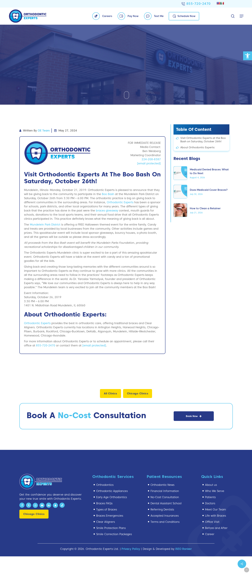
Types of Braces (106, 509)
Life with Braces (215, 515)
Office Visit (212, 521)
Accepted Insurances (165, 515)
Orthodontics (104, 484)
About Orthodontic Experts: (197, 147)
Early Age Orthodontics (111, 497)
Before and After (216, 528)
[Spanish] (222, 3)
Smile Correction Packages (114, 534)
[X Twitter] (28, 505)
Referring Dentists (162, 509)
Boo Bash (108, 194)
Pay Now (133, 16)
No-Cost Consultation (165, 497)
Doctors (210, 503)
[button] (247, 55)
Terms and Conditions (165, 521)
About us (211, 484)
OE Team (44, 130)
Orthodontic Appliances (112, 491)
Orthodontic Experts (120, 202)
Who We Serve (214, 491)
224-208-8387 (151, 159)
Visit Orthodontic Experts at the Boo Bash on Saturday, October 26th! (203, 139)
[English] (218, 3)
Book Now (192, 416)
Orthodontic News (162, 484)
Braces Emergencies (109, 515)
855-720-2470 (198, 4)
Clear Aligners (105, 521)
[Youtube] (42, 505)
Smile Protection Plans (111, 528)
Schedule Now (186, 16)
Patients (210, 497)
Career (209, 534)
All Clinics (110, 393)
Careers (107, 16)
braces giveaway (107, 210)
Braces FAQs (104, 503)
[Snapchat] (55, 505)
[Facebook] (22, 505)
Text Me (159, 16)
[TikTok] (62, 505)
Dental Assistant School (166, 503)
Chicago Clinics (137, 393)
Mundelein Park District (45, 224)
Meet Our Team (215, 509)
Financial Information (165, 491)
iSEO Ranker (183, 549)
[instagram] (35, 505)
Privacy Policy (131, 549)
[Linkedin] (48, 505)
